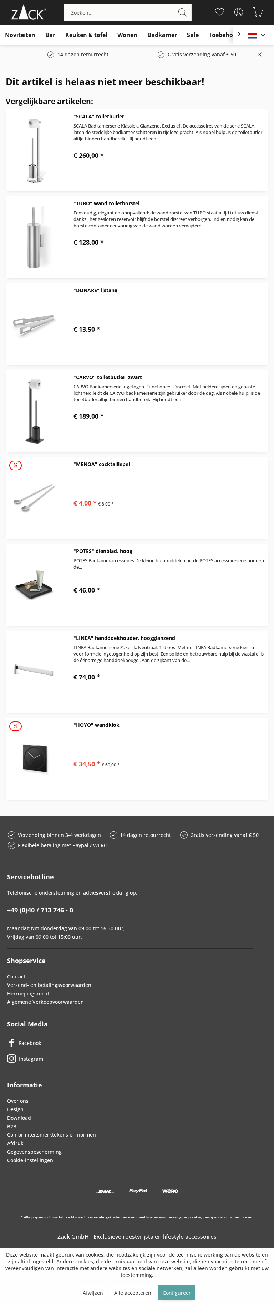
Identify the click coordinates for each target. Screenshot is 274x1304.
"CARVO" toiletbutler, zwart (107, 377)
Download (19, 1117)
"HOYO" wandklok (96, 724)
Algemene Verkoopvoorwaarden (45, 1001)
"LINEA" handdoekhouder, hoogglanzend (124, 638)
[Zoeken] (183, 12)
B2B (11, 1126)
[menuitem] (128, 12)
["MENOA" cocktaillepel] (34, 498)
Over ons (18, 1100)
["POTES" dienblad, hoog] (34, 585)
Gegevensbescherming (34, 1151)
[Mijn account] (239, 12)
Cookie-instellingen (30, 1160)
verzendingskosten (104, 1217)
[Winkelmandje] (258, 12)
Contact (16, 976)
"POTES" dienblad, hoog (102, 551)
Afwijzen (93, 1292)
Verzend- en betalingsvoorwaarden (49, 985)
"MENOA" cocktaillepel (101, 464)
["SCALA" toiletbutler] (34, 150)
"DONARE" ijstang (95, 290)
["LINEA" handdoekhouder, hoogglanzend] (34, 672)
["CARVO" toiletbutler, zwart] (34, 411)
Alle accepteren (132, 1292)
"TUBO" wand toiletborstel (106, 203)
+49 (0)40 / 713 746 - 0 (40, 910)
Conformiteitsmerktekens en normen (51, 1134)
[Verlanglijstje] (220, 12)
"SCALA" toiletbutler (98, 116)
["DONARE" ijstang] (34, 324)
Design (15, 1109)
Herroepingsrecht (28, 993)
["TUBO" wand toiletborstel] (34, 237)
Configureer (177, 1292)
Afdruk (15, 1143)
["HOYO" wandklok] (34, 759)
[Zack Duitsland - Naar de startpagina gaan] (27, 12)
